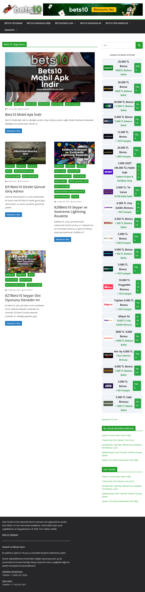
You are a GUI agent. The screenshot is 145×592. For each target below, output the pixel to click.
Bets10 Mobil (57, 104)
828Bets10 (59, 166)
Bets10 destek (11, 280)
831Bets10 (10, 166)
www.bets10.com (110, 419)
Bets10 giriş (31, 104)
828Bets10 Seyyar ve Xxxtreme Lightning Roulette (70, 211)
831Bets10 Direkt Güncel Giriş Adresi (25, 188)
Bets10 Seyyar (79, 176)
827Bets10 (10, 275)
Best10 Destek (74, 171)
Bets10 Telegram (13, 23)
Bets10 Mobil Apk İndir (23, 114)
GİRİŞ (137, 68)
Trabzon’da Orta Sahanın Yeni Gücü (118, 440)
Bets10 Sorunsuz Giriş (39, 23)
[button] (74, 23)
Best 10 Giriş (60, 171)
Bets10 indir (44, 104)
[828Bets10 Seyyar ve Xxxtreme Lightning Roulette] (74, 153)
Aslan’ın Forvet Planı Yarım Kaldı (116, 435)
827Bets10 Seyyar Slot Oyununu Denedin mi (23, 297)
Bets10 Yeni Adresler (117, 23)
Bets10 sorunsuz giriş (24, 171)
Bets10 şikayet (60, 181)
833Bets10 (32, 166)
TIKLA (138, 88)
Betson (75, 197)
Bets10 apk (19, 104)
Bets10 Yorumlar (62, 197)
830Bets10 (81, 166)
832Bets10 (21, 166)
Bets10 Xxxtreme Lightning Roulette (69, 191)
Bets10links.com (64, 23)
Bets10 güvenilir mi (63, 176)
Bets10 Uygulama (72, 104)
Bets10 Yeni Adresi (30, 176)
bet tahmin (25, 109)
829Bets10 (70, 166)
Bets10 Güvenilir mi (90, 23)
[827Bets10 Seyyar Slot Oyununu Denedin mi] (25, 261)
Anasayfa (9, 30)
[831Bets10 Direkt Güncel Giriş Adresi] (25, 153)
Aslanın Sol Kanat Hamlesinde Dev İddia (120, 460)
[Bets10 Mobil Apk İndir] (50, 77)
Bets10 (8, 104)
